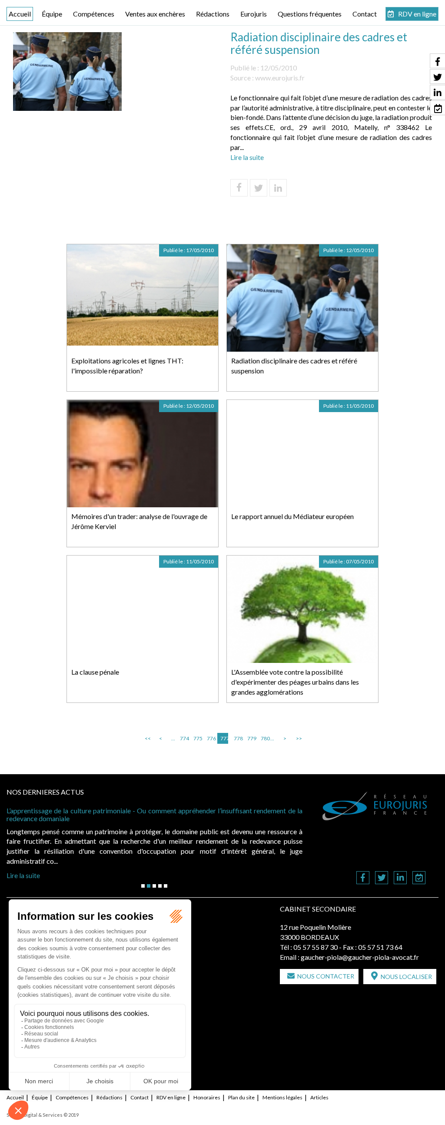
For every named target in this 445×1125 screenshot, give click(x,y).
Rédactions (212, 14)
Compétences (93, 14)
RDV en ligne (417, 14)
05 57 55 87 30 (315, 947)
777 (224, 738)
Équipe (52, 14)
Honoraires (206, 1097)
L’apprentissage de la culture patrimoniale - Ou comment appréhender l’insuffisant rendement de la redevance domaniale (154, 814)
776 (211, 738)
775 (197, 738)
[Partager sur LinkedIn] (278, 187)
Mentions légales (282, 1097)
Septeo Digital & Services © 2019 (43, 1115)
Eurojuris (253, 14)
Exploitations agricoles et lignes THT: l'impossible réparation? (127, 365)
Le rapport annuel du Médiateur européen (292, 516)
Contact (364, 14)
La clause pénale (95, 672)
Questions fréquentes (310, 14)
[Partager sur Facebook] (239, 187)
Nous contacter (325, 976)
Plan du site (241, 1097)
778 (238, 738)
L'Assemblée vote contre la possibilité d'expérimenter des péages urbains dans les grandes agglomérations (295, 682)
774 (184, 738)
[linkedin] (400, 878)
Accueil (20, 14)
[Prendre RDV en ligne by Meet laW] (418, 878)
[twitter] (381, 878)
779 (251, 738)
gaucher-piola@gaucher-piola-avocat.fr (360, 957)
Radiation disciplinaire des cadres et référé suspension (294, 365)
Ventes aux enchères (155, 14)
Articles (319, 1097)
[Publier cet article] (258, 187)
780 (265, 738)
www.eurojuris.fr (280, 77)
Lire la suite (247, 157)
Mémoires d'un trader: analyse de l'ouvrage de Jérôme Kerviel (139, 521)
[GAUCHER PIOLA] (375, 806)
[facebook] (362, 878)
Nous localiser (406, 976)
